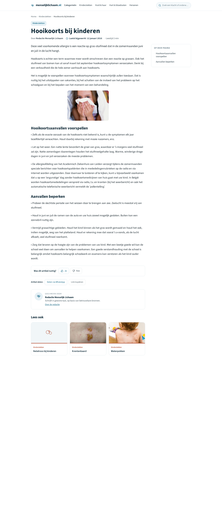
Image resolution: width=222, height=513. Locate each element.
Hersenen (133, 5)
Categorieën (70, 5)
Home (33, 16)
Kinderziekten (85, 5)
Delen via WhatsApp (56, 282)
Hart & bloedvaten (117, 5)
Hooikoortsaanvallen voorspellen (166, 55)
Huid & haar (100, 5)
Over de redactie (52, 304)
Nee (78, 270)
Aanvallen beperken (165, 61)
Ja (65, 270)
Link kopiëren (77, 282)
